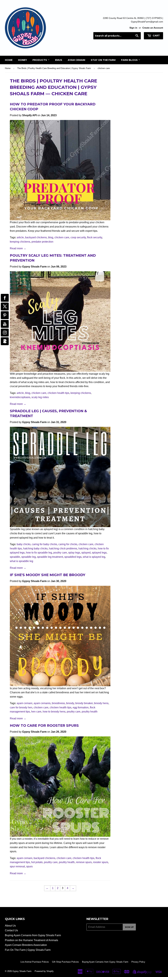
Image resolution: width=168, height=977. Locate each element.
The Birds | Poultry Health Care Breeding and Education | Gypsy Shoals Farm (54, 68)
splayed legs (99, 552)
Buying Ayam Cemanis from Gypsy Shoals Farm (33, 935)
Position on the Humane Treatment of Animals (31, 940)
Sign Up (129, 927)
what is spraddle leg (21, 561)
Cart (156, 35)
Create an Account (152, 28)
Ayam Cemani (76, 60)
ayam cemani (24, 703)
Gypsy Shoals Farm (22, 971)
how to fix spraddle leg (39, 552)
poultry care (60, 552)
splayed (86, 552)
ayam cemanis (42, 703)
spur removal (17, 866)
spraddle (15, 556)
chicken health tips (58, 393)
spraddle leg (28, 556)
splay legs (74, 552)
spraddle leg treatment (50, 556)
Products (40, 60)
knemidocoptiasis (20, 397)
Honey (22, 60)
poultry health (89, 711)
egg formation (81, 707)
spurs (29, 866)
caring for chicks (67, 544)
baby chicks (24, 544)
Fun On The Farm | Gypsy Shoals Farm (28, 949)
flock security (94, 237)
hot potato (37, 862)
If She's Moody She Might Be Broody (47, 575)
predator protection (42, 241)
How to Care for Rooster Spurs (44, 725)
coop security (78, 237)
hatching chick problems (63, 548)
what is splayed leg (94, 556)
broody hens (101, 703)
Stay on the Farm (103, 60)
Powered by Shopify (44, 971)
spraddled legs (73, 556)
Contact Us (11, 930)
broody (70, 703)
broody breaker (84, 703)
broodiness (58, 703)
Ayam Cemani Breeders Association (26, 945)
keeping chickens (20, 241)
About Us (10, 925)
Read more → (18, 248)
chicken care (61, 237)
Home (8, 60)
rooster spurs (100, 862)
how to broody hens (54, 711)
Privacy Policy (138, 962)
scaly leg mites (40, 397)
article (20, 237)
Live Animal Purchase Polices (35, 962)
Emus (58, 60)
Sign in (133, 28)
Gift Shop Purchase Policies (65, 962)
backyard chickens (36, 237)
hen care (36, 711)
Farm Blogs (129, 60)
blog (50, 237)
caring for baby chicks (44, 544)
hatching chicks (87, 548)
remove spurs (84, 862)
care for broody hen (21, 707)
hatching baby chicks (35, 548)
